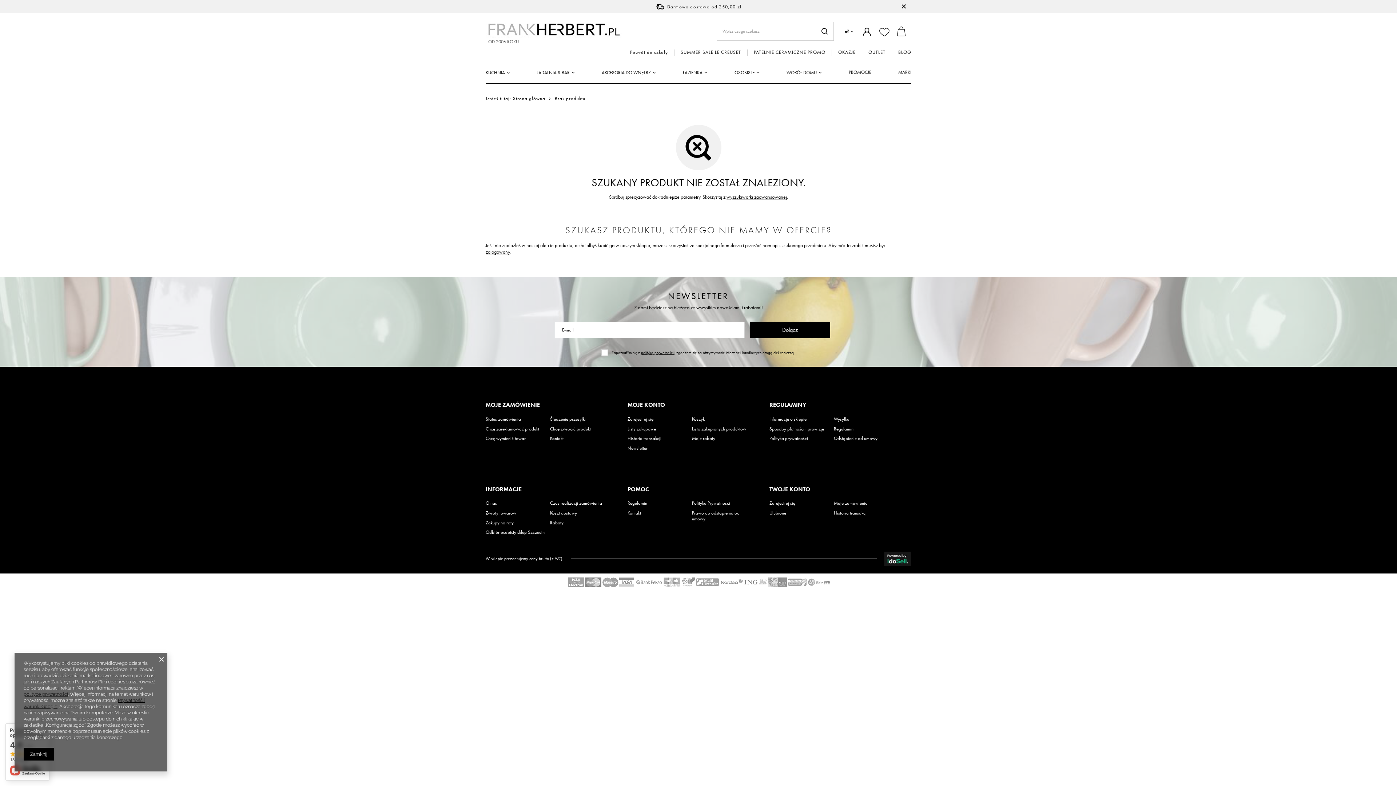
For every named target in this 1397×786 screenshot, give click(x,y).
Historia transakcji (644, 438)
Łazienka (693, 73)
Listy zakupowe (642, 429)
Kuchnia (495, 73)
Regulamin (843, 429)
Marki (904, 72)
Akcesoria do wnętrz (626, 73)
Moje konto (646, 405)
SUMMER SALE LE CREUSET (711, 52)
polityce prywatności (46, 694)
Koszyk (698, 419)
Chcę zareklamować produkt (512, 429)
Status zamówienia (503, 419)
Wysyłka (841, 419)
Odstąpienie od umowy (855, 438)
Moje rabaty (703, 438)
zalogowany (498, 252)
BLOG (904, 52)
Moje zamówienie (513, 405)
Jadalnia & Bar (553, 73)
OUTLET (876, 52)
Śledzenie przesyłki (568, 419)
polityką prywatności (657, 352)
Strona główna (529, 98)
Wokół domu (802, 73)
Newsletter (698, 296)
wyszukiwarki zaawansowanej (757, 197)
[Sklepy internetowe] (897, 559)
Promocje (860, 72)
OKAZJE (847, 52)
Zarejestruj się (640, 419)
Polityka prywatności (788, 438)
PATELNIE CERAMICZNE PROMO (789, 52)
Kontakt (557, 438)
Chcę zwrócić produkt (570, 429)
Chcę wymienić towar (506, 438)
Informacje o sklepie (788, 419)
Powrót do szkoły (649, 52)
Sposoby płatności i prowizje (796, 429)
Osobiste (745, 73)
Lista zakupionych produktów (719, 429)
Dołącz (790, 330)
